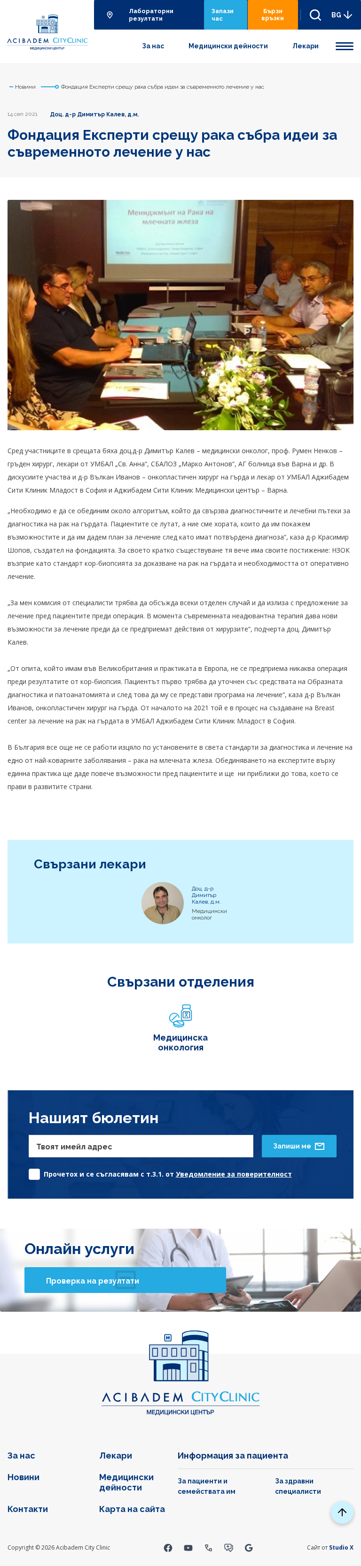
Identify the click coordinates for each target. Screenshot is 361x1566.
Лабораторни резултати (151, 15)
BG (336, 15)
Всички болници (111, 14)
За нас (153, 46)
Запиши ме (292, 1146)
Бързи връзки (272, 15)
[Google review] (248, 1547)
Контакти (28, 1509)
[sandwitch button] (344, 44)
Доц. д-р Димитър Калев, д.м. (94, 114)
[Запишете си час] (228, 1547)
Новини (23, 1477)
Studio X (341, 1547)
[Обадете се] (208, 1547)
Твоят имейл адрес (74, 1146)
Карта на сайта (132, 1509)
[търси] (311, 15)
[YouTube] (188, 1547)
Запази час (223, 15)
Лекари (305, 46)
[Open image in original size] (47, 31)
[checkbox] (160, 1172)
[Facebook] (168, 1547)
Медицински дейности (228, 46)
